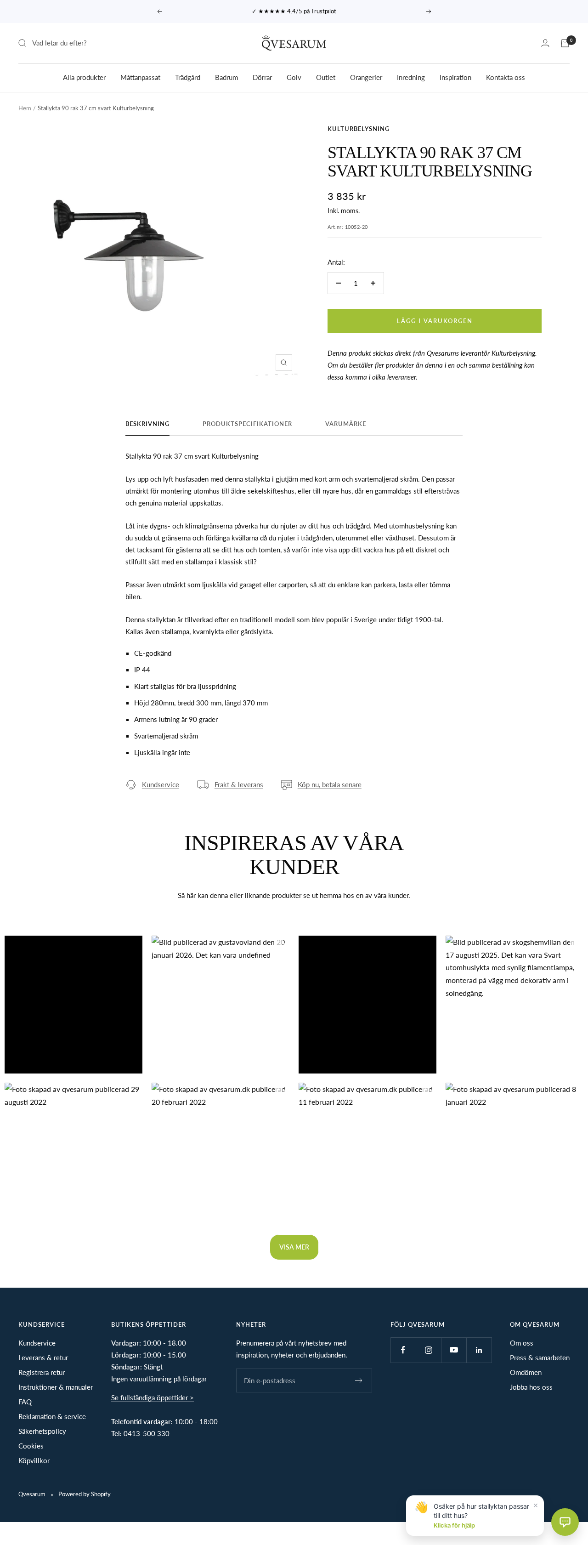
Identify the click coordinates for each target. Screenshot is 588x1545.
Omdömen (526, 1372)
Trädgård (187, 77)
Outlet (325, 77)
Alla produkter (84, 77)
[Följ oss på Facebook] (403, 1350)
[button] (73, 1004)
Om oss (521, 1343)
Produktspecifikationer (247, 423)
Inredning (411, 77)
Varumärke (345, 423)
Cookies (31, 1446)
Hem (24, 108)
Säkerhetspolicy (42, 1431)
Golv (294, 77)
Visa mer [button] (294, 1247)
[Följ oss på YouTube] (453, 1350)
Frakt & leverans (239, 784)
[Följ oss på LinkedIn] (479, 1350)
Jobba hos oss (531, 1387)
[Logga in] (545, 43)
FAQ (25, 1401)
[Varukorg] (565, 43)
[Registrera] (359, 1380)
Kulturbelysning (359, 128)
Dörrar (262, 77)
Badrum (226, 77)
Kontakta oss (505, 77)
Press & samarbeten (540, 1357)
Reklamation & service (52, 1416)
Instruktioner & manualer (55, 1387)
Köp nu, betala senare (330, 784)
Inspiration (455, 77)
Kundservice (160, 784)
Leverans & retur (43, 1357)
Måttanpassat (140, 77)
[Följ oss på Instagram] (428, 1350)
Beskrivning (147, 423)
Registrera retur (41, 1372)
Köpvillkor (34, 1460)
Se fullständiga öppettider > (152, 1397)
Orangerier (366, 77)
